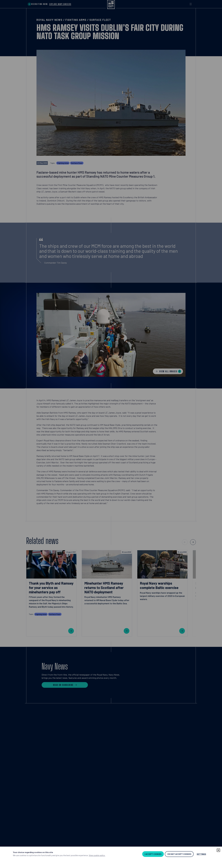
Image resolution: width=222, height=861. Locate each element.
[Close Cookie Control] (218, 850)
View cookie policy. (97, 855)
